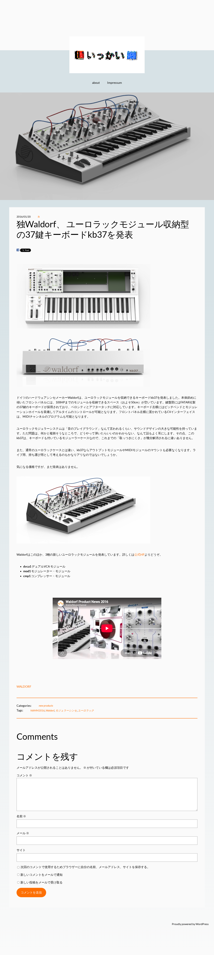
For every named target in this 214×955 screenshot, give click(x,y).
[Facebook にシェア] (18, 250)
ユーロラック (86, 710)
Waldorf (50, 710)
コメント (24, 775)
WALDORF (24, 686)
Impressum (114, 82)
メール (23, 833)
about (96, 82)
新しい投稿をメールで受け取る (41, 882)
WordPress (202, 924)
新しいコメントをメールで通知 (41, 874)
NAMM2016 (37, 710)
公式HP (139, 554)
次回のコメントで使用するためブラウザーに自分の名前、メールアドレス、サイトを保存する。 (85, 867)
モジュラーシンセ (66, 710)
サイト (21, 850)
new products (46, 705)
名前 (21, 816)
